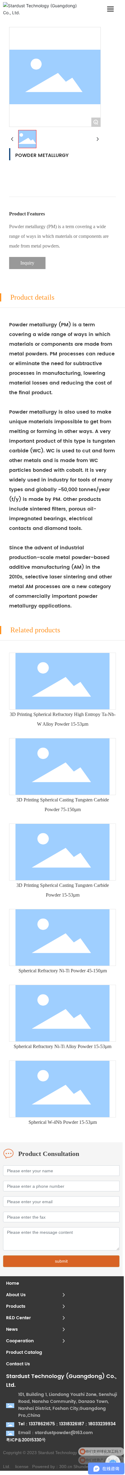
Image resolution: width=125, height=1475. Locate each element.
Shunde (80, 1466)
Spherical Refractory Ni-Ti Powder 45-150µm (63, 970)
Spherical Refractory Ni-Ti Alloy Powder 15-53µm (62, 1046)
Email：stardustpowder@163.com (55, 1432)
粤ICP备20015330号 (26, 1440)
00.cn (67, 1466)
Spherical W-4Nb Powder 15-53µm (63, 1122)
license (22, 1466)
